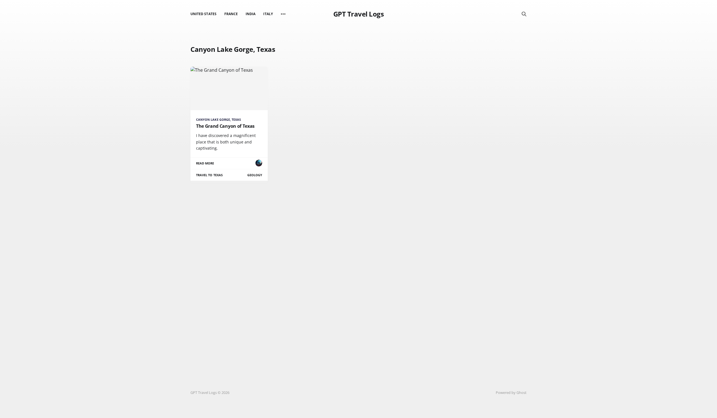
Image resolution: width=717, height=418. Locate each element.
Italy (268, 13)
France (231, 13)
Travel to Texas (209, 175)
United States (203, 13)
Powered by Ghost (511, 392)
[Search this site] (524, 14)
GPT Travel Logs (358, 14)
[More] (283, 14)
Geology (254, 175)
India (250, 13)
